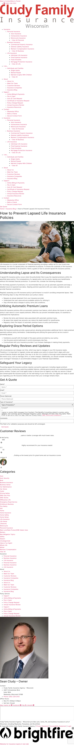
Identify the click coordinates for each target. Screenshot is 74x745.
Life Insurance (12, 53)
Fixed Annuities (16, 60)
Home (2, 209)
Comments (3, 418)
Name (2, 384)
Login (69, 726)
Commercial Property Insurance (21, 44)
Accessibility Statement (58, 726)
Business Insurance (13, 42)
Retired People (16, 72)
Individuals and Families (15, 68)
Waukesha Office (13, 111)
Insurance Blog (12, 90)
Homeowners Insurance (19, 36)
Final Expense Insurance (19, 57)
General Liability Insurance (20, 47)
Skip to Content (5, 1)
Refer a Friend (12, 114)
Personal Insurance (13, 31)
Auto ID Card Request (14, 98)
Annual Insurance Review (15, 105)
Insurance (7, 29)
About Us (10, 81)
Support (6, 92)
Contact (6, 109)
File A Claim (11, 96)
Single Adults (15, 70)
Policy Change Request (15, 103)
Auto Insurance (16, 34)
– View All (14, 77)
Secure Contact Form (14, 116)
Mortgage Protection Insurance (21, 62)
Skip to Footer (16, 1)
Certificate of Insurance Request (18, 101)
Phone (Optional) (6, 396)
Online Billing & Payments (15, 94)
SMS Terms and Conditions (51, 415)
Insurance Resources (14, 107)
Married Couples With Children (21, 75)
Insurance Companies (14, 88)
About (6, 79)
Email (2, 390)
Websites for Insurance (14, 744)
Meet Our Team (12, 83)
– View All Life (15, 64)
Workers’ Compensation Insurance (22, 49)
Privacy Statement (42, 726)
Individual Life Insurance (19, 55)
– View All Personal (17, 40)
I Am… (6, 66)
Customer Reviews (13, 85)
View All (3, 552)
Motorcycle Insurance (18, 38)
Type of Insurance (6, 402)
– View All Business (17, 51)
